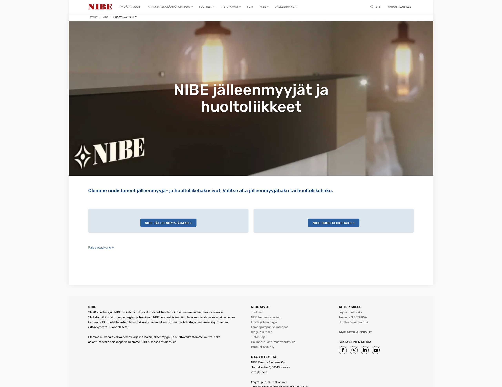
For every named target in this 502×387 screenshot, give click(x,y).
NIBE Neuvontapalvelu (266, 317)
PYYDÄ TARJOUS (129, 6)
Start (94, 17)
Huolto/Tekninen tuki (353, 322)
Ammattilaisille (399, 6)
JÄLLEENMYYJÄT (286, 6)
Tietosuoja (258, 337)
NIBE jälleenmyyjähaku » (168, 223)
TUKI (250, 6)
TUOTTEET (205, 6)
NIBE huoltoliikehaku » (334, 223)
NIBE (263, 6)
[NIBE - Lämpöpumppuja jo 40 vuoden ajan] (100, 7)
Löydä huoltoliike (350, 312)
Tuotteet (257, 312)
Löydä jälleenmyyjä (264, 322)
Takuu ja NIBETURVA (353, 317)
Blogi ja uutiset (261, 332)
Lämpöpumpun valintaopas (269, 327)
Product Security (262, 347)
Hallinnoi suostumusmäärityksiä (273, 342)
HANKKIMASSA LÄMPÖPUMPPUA (169, 6)
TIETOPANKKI (229, 6)
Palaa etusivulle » (101, 247)
